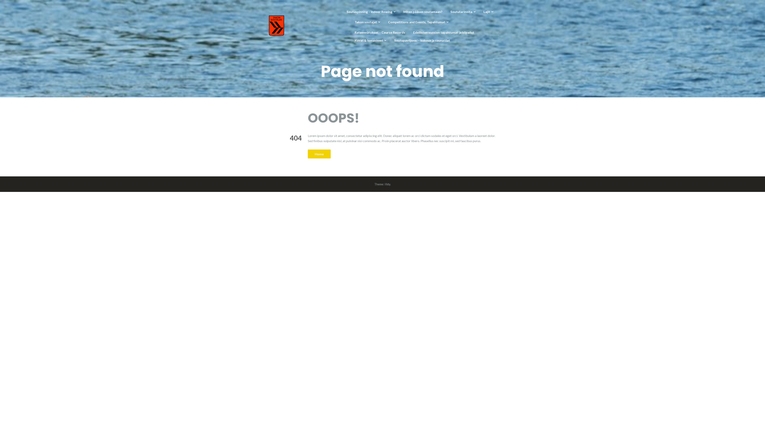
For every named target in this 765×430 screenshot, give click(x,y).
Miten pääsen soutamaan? (422, 12)
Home (319, 154)
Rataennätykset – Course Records (380, 32)
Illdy (387, 184)
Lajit (487, 12)
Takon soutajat (366, 22)
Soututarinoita (461, 12)
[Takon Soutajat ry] (276, 25)
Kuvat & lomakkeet (369, 40)
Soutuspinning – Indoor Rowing (369, 12)
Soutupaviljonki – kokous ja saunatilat (422, 40)
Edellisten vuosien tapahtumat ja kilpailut (443, 32)
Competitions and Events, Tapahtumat (416, 22)
